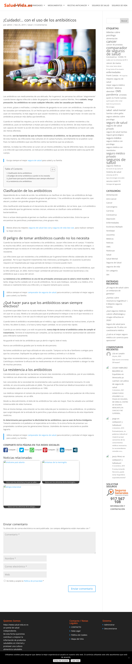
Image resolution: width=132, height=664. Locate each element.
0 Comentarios (41, 25)
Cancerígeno (111, 207)
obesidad (110, 91)
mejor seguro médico (115, 85)
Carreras (110, 211)
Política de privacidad (33, 581)
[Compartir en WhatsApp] (36, 450)
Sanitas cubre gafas (114, 113)
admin (9, 25)
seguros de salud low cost (40, 228)
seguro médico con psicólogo (114, 142)
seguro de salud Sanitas (116, 132)
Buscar (124, 21)
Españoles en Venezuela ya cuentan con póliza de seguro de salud (120, 381)
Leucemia (110, 235)
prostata (123, 95)
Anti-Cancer (111, 199)
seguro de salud (35, 160)
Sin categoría (112, 270)
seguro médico (113, 138)
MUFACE (110, 88)
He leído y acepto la (25, 581)
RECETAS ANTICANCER (77, 5)
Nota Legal (75, 631)
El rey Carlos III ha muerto (115, 69)
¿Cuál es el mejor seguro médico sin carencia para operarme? (117, 337)
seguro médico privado (115, 155)
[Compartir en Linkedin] (66, 450)
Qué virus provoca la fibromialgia (113, 105)
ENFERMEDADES (36, 5)
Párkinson (110, 250)
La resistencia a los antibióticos (20, 181)
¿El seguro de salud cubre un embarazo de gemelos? (117, 290)
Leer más (75, 661)
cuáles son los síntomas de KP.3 (116, 60)
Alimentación (112, 195)
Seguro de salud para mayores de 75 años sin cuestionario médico (116, 327)
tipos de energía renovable (115, 178)
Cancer (109, 203)
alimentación (112, 38)
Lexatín (121, 353)
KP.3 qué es (123, 76)
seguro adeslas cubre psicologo (115, 118)
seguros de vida (113, 266)
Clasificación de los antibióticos (20, 173)
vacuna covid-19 (113, 181)
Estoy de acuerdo (61, 661)
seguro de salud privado (114, 127)
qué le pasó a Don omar (114, 101)
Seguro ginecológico (115, 135)
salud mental (119, 110)
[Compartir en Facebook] (9, 450)
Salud (30, 25)
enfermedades (113, 72)
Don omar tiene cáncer (114, 66)
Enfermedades (112, 222)
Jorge (114, 418)
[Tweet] (24, 450)
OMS (118, 91)
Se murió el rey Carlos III (114, 169)
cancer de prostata (114, 44)
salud (109, 110)
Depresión (110, 219)
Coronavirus (111, 57)
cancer (111, 41)
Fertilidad (110, 230)
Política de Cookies (79, 635)
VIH (107, 274)
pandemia (112, 94)
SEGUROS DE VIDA (119, 5)
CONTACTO (76, 627)
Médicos (118, 88)
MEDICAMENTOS (55, 5)
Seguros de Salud (113, 262)
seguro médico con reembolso (114, 149)
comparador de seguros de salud (42, 292)
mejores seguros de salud (114, 80)
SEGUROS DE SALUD (100, 5)
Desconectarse (110, 628)
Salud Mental (112, 258)
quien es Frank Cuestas (116, 98)
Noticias (109, 242)
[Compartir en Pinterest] (49, 450)
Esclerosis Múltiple (114, 226)
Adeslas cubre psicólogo (113, 34)
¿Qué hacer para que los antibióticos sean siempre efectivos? (31, 178)
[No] (128, 657)
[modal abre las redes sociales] (75, 450)
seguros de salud (116, 161)
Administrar (109, 624)
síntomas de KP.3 (112, 175)
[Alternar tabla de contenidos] (52, 169)
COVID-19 (122, 57)
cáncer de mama (113, 63)
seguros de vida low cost (63, 228)
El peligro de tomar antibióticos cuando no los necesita (29, 176)
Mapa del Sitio (77, 639)
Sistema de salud (113, 172)
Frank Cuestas (112, 75)
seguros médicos (113, 165)
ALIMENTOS (18, 5)
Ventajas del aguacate (113, 184)
